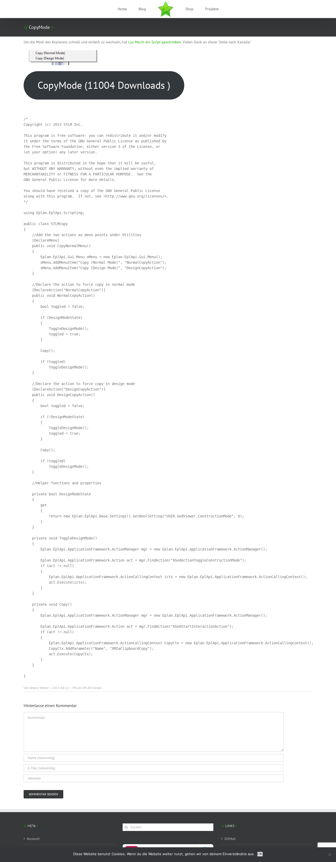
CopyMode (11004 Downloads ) (104, 85)
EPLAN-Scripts (92, 688)
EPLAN (76, 688)
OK (260, 854)
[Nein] (329, 854)
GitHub (230, 838)
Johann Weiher (39, 688)
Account (33, 838)
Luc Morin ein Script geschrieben (154, 42)
